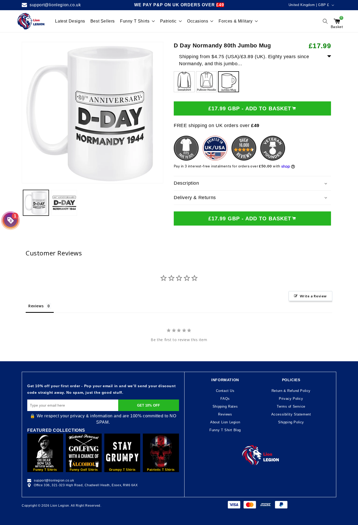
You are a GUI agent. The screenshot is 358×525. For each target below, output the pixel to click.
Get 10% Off (148, 405)
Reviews (225, 414)
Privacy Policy (291, 399)
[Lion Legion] (31, 21)
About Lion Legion (225, 422)
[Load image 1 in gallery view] (36, 203)
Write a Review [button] (313, 296)
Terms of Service (291, 406)
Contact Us (225, 391)
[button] (325, 21)
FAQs (225, 399)
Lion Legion (59, 505)
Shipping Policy (291, 422)
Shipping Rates (225, 406)
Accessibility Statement (291, 414)
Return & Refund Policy (291, 391)
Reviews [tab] (36, 305)
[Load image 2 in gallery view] (64, 203)
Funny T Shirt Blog (225, 430)
